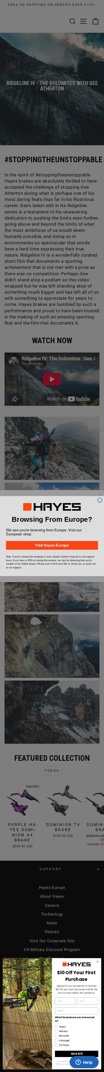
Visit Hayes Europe (52, 545)
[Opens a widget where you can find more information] (84, 1062)
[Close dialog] (100, 500)
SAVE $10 (76, 1053)
